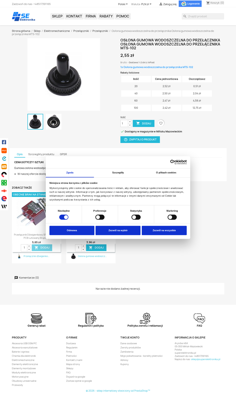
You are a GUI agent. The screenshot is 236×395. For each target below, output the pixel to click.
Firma (91, 16)
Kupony (124, 364)
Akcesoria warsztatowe (25, 347)
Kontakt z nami (74, 360)
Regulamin (72, 347)
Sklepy (69, 368)
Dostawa (71, 343)
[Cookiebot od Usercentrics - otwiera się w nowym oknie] (173, 162)
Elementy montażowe (24, 368)
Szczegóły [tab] (118, 172)
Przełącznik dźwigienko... (36, 256)
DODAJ (42, 248)
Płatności (71, 355)
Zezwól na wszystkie (164, 230)
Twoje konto (130, 337)
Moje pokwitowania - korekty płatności (141, 355)
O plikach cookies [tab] (166, 172)
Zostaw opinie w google (79, 380)
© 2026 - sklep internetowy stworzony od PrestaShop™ (118, 390)
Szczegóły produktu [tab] (41, 154)
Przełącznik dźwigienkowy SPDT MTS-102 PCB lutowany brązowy (36, 236)
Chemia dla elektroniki (24, 355)
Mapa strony (73, 364)
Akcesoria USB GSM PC (24, 343)
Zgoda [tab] (70, 172)
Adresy (124, 360)
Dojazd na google (75, 376)
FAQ (68, 372)
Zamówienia (126, 351)
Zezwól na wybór (118, 230)
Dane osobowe (128, 343)
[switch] (100, 217)
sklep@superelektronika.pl (205, 359)
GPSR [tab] (63, 154)
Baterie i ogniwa (20, 351)
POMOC (122, 16)
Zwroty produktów (130, 347)
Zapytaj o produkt (140, 140)
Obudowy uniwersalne (24, 380)
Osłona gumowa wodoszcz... (92, 256)
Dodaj (143, 123)
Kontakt (74, 16)
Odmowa (72, 230)
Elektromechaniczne (23, 360)
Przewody (17, 385)
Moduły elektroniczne (24, 372)
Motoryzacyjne (20, 376)
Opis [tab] (20, 154)
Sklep (57, 16)
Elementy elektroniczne (25, 364)
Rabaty (106, 16)
